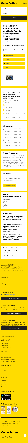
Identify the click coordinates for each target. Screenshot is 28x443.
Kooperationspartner (6, 369)
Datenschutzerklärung (15, 421)
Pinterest (3, 385)
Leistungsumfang (5, 284)
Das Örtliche (4, 373)
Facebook (3, 383)
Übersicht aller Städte (6, 347)
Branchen (3, 277)
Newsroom (4, 355)
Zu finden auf (5, 377)
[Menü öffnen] (26, 3)
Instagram (3, 380)
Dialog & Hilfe (5, 340)
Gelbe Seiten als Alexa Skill (8, 361)
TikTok (2, 387)
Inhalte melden (5, 426)
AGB (18, 423)
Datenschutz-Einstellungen (8, 423)
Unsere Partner (6, 366)
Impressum (4, 421)
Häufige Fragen (5, 345)
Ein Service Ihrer (7, 437)
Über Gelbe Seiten (7, 352)
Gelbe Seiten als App (6, 357)
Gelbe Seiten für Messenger (8, 359)
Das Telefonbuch (5, 371)
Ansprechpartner (5, 343)
